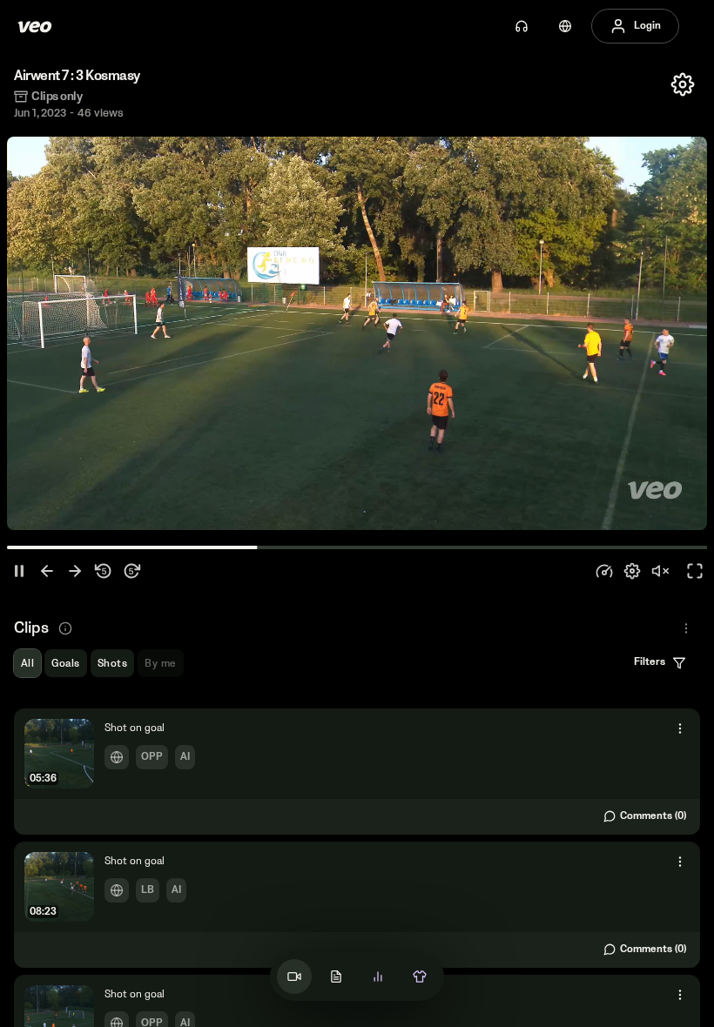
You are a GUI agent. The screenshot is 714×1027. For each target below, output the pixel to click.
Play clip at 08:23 (357, 904)
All (27, 663)
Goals (65, 663)
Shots (112, 663)
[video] (294, 976)
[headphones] (521, 26)
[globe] (565, 26)
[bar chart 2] (377, 976)
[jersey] (419, 976)
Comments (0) (653, 815)
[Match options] (682, 84)
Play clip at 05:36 (357, 771)
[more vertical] (680, 728)
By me (160, 663)
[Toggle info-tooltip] (65, 628)
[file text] (336, 976)
